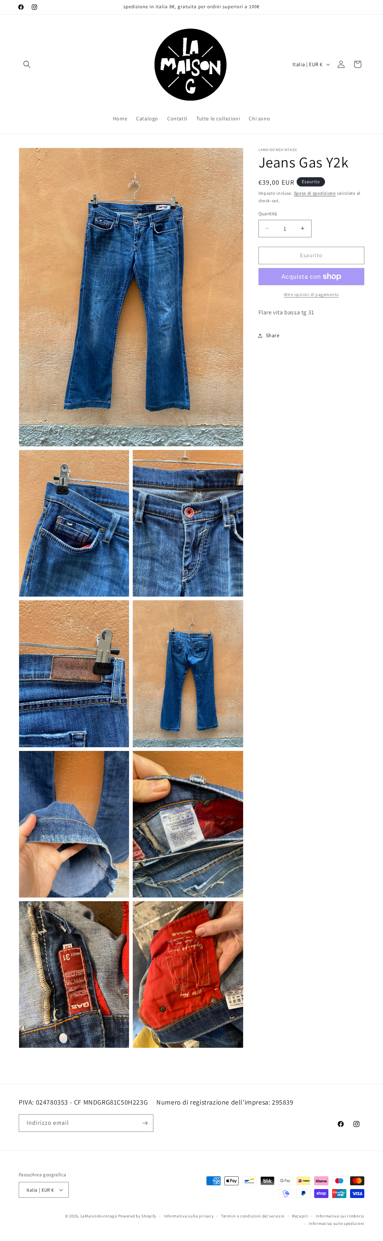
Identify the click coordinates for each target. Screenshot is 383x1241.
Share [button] (273, 335)
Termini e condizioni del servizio (253, 1216)
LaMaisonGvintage (98, 1216)
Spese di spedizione (315, 193)
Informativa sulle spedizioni (336, 1223)
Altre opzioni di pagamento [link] (311, 294)
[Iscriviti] (145, 1123)
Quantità (268, 213)
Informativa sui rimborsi (340, 1216)
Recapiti (300, 1216)
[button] (27, 64)
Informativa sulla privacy (189, 1216)
